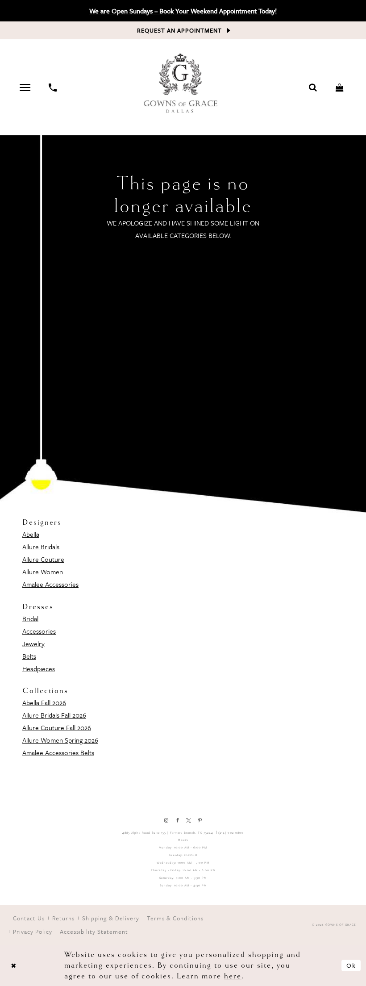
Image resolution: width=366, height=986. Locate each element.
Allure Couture (43, 559)
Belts (29, 656)
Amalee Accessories (50, 584)
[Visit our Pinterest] (199, 820)
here (232, 976)
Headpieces (38, 668)
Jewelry (33, 643)
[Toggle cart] (340, 87)
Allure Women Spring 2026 (60, 740)
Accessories (39, 631)
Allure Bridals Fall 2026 (54, 715)
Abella (30, 534)
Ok (351, 965)
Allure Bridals (40, 546)
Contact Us (29, 918)
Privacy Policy (32, 931)
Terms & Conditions (175, 918)
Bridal (30, 618)
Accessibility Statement (94, 931)
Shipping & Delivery (110, 918)
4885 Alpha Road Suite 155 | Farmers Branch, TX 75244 (167, 833)
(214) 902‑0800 (231, 833)
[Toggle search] (313, 87)
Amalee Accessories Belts (58, 752)
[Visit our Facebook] (177, 820)
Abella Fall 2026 (44, 702)
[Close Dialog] (13, 965)
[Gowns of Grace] (182, 84)
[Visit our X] (188, 820)
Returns (63, 918)
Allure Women (42, 572)
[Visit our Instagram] (166, 820)
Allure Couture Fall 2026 (56, 727)
